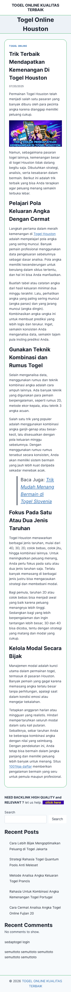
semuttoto (12, 952)
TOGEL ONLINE (18, 46)
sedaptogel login (17, 942)
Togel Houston (45, 234)
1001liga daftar (20, 766)
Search (10, 812)
